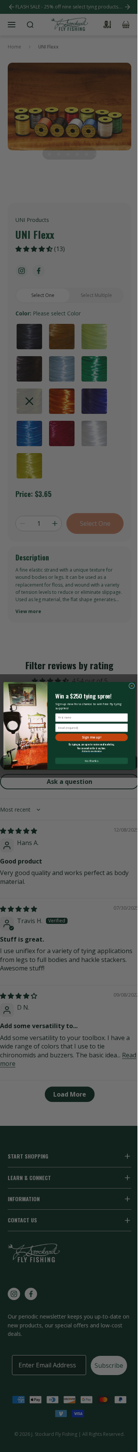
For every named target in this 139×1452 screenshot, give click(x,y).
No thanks (91, 761)
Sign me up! (91, 737)
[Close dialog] (131, 685)
